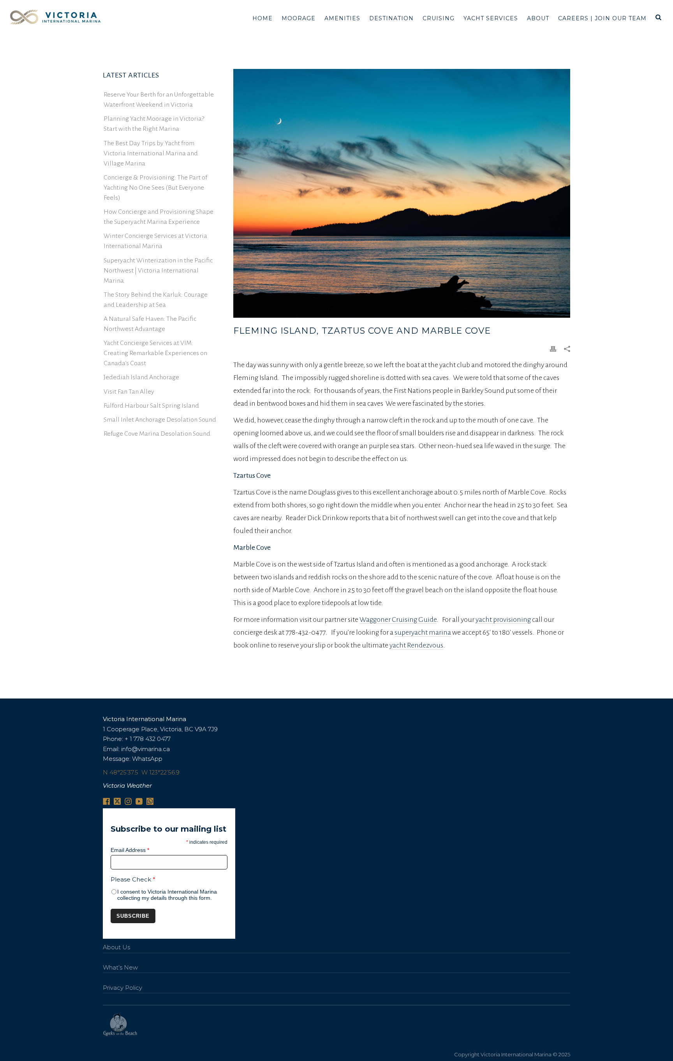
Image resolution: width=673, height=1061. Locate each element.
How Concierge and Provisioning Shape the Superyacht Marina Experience (158, 216)
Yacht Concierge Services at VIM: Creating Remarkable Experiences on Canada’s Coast (155, 353)
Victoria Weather (127, 785)
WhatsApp (147, 758)
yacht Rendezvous (416, 645)
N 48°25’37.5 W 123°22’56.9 (141, 772)
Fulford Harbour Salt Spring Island (151, 405)
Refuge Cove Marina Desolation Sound (157, 433)
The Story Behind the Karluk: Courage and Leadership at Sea (156, 299)
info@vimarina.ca (145, 749)
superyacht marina (423, 632)
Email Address (130, 850)
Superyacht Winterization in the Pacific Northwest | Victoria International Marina (158, 270)
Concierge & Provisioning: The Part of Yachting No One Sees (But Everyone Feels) (155, 187)
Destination (391, 18)
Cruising (439, 18)
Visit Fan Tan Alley (129, 391)
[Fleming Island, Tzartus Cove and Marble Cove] (401, 193)
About (538, 18)
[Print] (553, 348)
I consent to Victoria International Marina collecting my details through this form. (167, 895)
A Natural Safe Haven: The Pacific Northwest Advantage (150, 324)
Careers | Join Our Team (602, 18)
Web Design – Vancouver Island (120, 1024)
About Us (116, 947)
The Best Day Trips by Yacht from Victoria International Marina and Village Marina (151, 153)
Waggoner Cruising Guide (398, 619)
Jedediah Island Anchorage (141, 377)
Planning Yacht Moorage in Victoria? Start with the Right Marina (154, 123)
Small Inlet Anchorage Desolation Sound (160, 419)
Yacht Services (490, 18)
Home (262, 18)
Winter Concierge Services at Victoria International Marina (155, 241)
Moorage (298, 18)
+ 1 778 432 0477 (148, 739)
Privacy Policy (122, 987)
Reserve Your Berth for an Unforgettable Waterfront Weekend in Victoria (159, 99)
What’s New (120, 967)
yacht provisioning (503, 619)
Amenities (342, 18)
